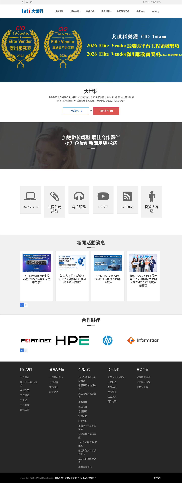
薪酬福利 (112, 387)
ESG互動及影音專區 (87, 460)
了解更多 (75, 111)
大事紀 (23, 400)
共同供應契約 (123, 11)
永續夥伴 (82, 402)
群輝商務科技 (143, 377)
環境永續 (82, 416)
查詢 (146, 2)
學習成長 (112, 392)
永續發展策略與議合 (87, 387)
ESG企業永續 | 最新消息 (86, 379)
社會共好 (82, 421)
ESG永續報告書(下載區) (87, 444)
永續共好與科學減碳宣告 (87, 452)
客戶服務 (105, 11)
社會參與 (112, 396)
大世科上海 (142, 387)
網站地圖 (157, 478)
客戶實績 (24, 405)
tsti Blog (155, 11)
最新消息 (59, 11)
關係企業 (24, 409)
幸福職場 (82, 411)
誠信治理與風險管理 (87, 395)
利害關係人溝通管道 (87, 436)
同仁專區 (112, 401)
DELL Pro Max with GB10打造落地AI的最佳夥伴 (108, 279)
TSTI (37, 478)
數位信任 (82, 407)
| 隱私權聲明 (59, 478)
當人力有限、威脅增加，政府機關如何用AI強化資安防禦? (72, 279)
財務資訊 (53, 387)
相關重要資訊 (85, 467)
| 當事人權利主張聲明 (88, 478)
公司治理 (53, 382)
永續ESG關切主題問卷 (87, 428)
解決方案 (75, 11)
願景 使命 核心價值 (28, 384)
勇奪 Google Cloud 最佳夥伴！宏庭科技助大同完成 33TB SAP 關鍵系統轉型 (143, 280)
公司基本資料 (56, 377)
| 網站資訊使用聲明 (72, 478)
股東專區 (53, 392)
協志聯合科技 (143, 382)
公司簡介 (24, 377)
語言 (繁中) (157, 2)
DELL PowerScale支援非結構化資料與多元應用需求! (36, 279)
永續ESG (140, 11)
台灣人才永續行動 (116, 377)
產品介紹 (90, 11)
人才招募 (112, 382)
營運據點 (24, 395)
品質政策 (24, 390)
